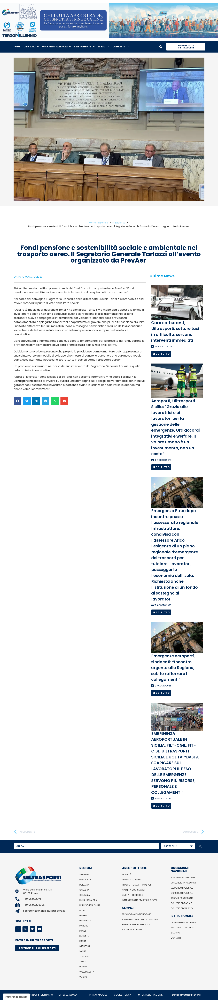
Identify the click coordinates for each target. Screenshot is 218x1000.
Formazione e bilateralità (136, 924)
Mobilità (126, 874)
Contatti (176, 937)
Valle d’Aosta (86, 971)
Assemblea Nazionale (182, 898)
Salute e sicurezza (132, 929)
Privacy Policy (98, 995)
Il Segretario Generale (183, 877)
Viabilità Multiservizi (133, 889)
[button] (17, 401)
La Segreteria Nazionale (183, 882)
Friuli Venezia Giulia (89, 905)
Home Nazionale (98, 222)
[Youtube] (39, 929)
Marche (83, 925)
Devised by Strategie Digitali (186, 995)
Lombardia (85, 920)
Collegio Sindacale (181, 903)
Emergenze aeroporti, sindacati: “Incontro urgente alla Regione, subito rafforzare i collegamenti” (173, 667)
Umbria (83, 966)
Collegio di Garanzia (182, 908)
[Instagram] (25, 929)
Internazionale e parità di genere (139, 900)
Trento (83, 961)
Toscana (84, 956)
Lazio (82, 910)
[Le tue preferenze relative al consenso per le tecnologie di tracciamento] (16, 997)
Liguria (83, 915)
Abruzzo (84, 874)
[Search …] (161, 46)
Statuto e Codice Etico (183, 927)
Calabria (84, 889)
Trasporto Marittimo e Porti (137, 884)
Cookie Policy (122, 995)
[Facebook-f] (18, 929)
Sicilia (82, 951)
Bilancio (175, 932)
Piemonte (84, 935)
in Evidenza (118, 222)
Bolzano (84, 884)
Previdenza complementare (136, 914)
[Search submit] (200, 846)
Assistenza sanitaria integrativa (140, 919)
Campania (84, 895)
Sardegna (84, 946)
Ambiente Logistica (132, 895)
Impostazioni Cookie (150, 995)
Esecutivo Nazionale (182, 887)
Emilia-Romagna (88, 900)
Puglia (82, 941)
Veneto (83, 976)
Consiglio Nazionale (182, 893)
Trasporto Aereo (131, 879)
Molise (82, 930)
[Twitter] (32, 929)
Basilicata (85, 879)
